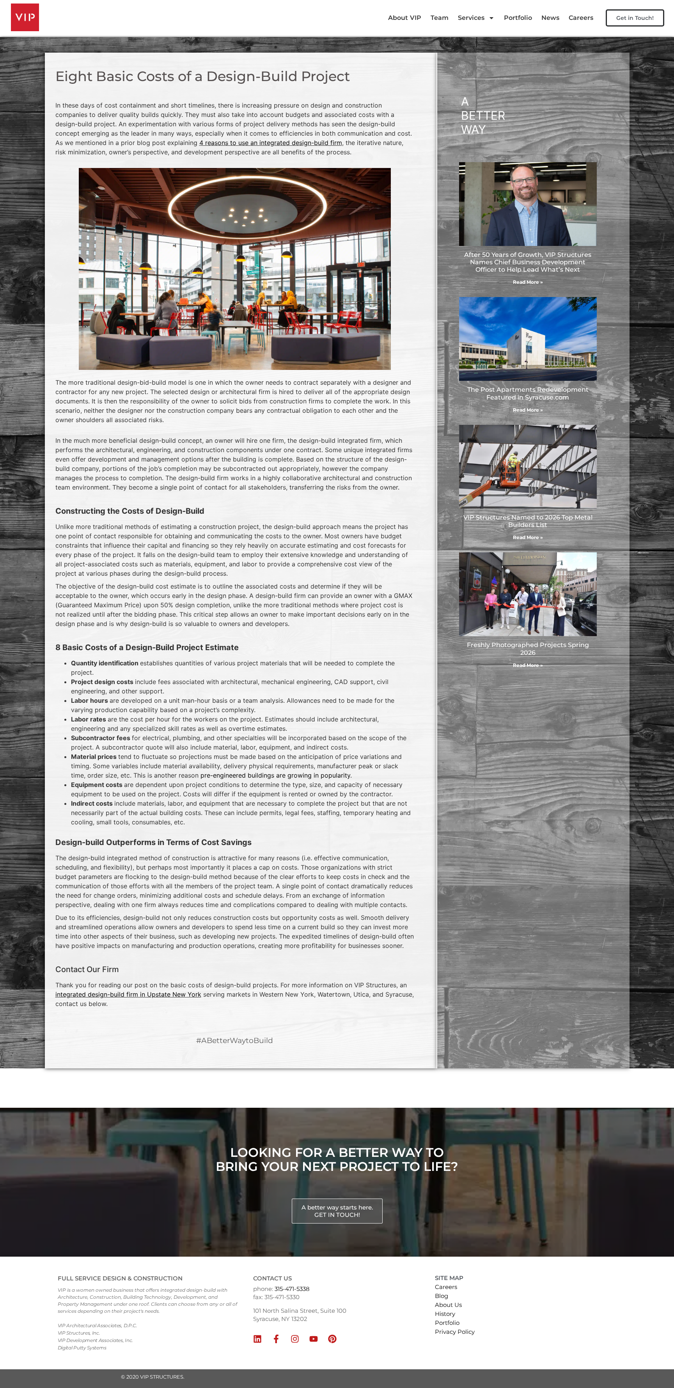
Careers (581, 17)
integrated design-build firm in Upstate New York (128, 994)
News (550, 17)
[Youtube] (313, 1338)
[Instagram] (294, 1338)
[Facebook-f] (276, 1338)
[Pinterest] (332, 1338)
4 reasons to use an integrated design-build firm (270, 143)
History (445, 1313)
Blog (441, 1296)
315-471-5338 (292, 1289)
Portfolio (518, 17)
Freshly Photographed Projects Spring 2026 (528, 648)
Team (440, 17)
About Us (448, 1304)
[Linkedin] (257, 1338)
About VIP (405, 17)
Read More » (528, 282)
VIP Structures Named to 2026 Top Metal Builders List (527, 521)
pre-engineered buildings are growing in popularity (275, 775)
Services (471, 17)
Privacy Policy (455, 1331)
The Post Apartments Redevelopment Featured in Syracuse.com (528, 393)
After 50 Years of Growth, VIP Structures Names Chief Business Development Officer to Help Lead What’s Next (527, 262)
